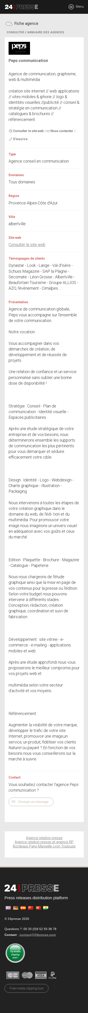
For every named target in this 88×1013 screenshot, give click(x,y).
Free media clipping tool (26, 988)
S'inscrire (20, 139)
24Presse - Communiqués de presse (21, 7)
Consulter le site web (28, 131)
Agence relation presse (44, 838)
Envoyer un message (33, 802)
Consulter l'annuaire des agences (35, 32)
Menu (79, 6)
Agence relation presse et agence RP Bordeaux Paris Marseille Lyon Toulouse (44, 844)
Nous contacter (61, 131)
